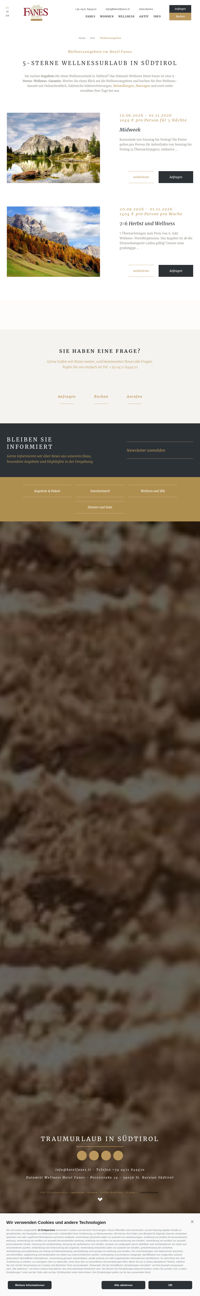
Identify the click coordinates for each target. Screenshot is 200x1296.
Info (157, 16)
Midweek (130, 130)
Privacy (130, 1192)
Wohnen (107, 16)
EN (7, 16)
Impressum (77, 1192)
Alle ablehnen (123, 1285)
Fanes (91, 16)
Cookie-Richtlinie (112, 1192)
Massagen (143, 86)
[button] (192, 1221)
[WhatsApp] (159, 9)
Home (82, 38)
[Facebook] (82, 1155)
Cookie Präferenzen (149, 1192)
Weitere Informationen (30, 1285)
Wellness (126, 16)
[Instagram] (94, 1155)
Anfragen (176, 177)
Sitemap (92, 1192)
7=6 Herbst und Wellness (147, 223)
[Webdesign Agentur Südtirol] (100, 1200)
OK (170, 1285)
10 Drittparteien (46, 1230)
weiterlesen (141, 177)
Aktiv (144, 16)
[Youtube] (106, 1155)
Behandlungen (123, 86)
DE (7, 8)
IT (7, 12)
